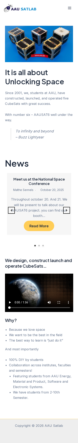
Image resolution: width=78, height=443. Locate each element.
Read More (39, 226)
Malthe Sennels (23, 190)
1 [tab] (35, 246)
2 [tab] (39, 246)
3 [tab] (43, 246)
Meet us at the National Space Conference (39, 181)
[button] (11, 210)
